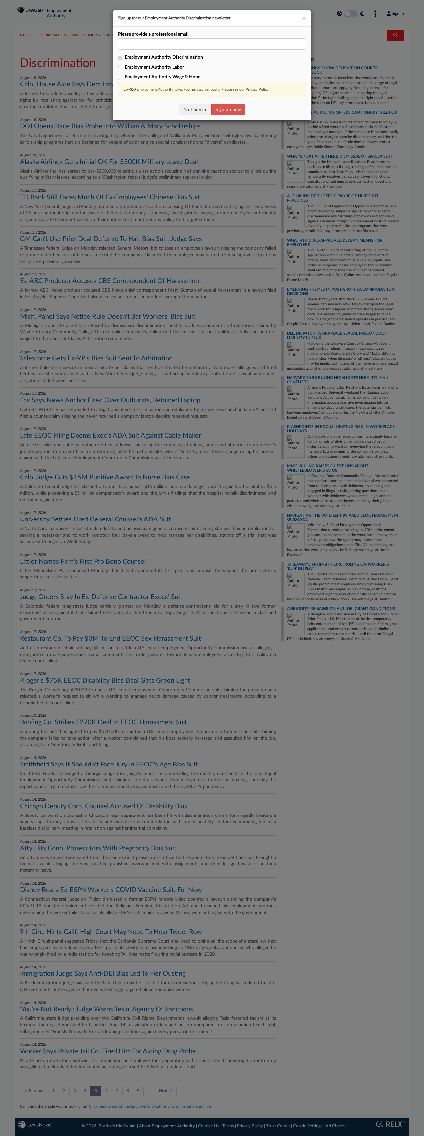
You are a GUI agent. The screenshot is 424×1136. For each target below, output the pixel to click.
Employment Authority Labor (154, 67)
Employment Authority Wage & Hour (162, 77)
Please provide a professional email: (154, 34)
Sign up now (228, 109)
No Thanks (194, 109)
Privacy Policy (257, 89)
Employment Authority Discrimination (164, 57)
